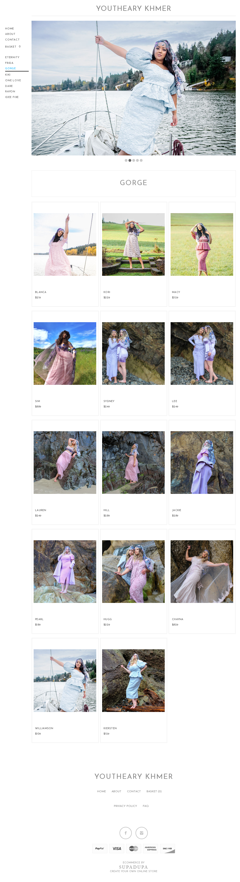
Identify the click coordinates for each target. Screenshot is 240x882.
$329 (175, 297)
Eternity (12, 57)
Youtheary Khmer (133, 9)
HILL (107, 510)
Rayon (10, 91)
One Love (13, 80)
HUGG (108, 619)
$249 (107, 406)
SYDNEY (109, 401)
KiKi (8, 75)
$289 (107, 515)
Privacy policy (125, 806)
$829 (175, 624)
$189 (37, 624)
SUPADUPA (133, 867)
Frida (9, 63)
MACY (176, 292)
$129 (106, 733)
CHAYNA (178, 619)
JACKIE (176, 510)
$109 (38, 733)
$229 (107, 297)
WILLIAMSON (44, 728)
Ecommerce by (133, 863)
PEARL (39, 619)
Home (9, 29)
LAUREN (40, 510)
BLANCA (41, 292)
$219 (38, 297)
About (10, 34)
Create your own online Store (133, 871)
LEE (174, 401)
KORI (107, 292)
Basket (11, 47)
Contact (12, 40)
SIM (37, 401)
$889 (38, 406)
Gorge (10, 68)
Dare (9, 86)
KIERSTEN (110, 728)
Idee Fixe (12, 97)
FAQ (146, 806)
